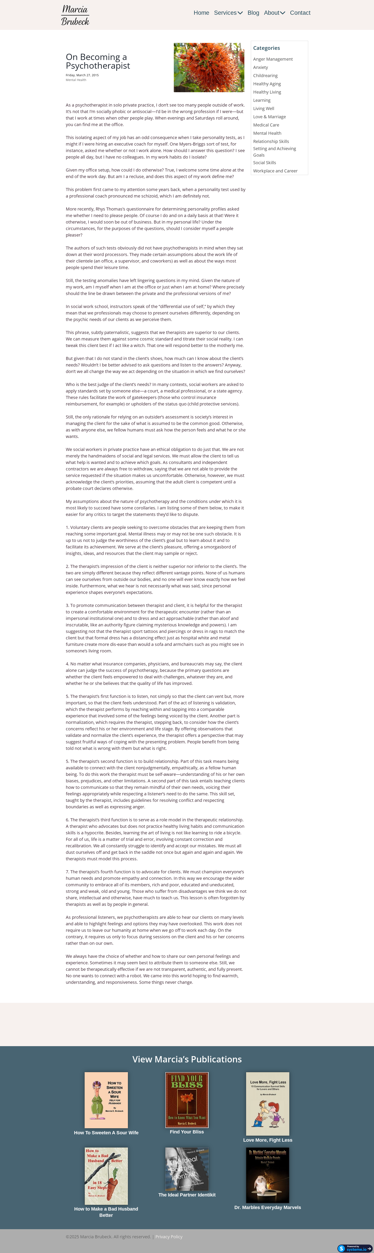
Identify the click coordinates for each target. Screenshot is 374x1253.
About (271, 13)
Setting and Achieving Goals (274, 152)
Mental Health (76, 80)
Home (201, 13)
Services (225, 13)
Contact (300, 13)
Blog (253, 13)
